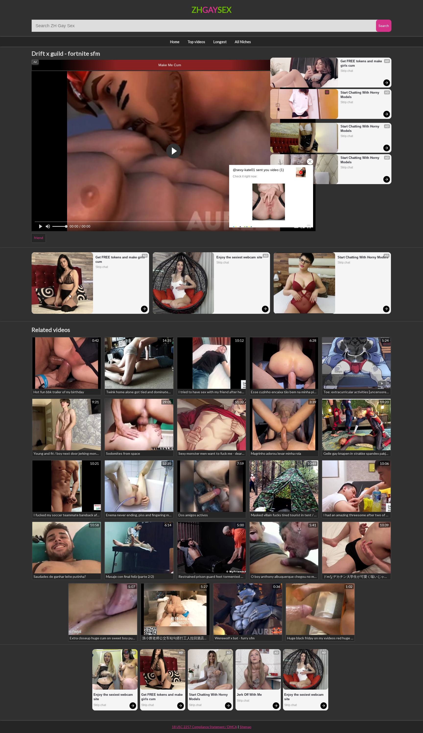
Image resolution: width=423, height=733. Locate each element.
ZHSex (212, 9)
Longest (220, 41)
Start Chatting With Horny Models (360, 95)
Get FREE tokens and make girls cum (362, 63)
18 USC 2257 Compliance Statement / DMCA (204, 727)
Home (174, 41)
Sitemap (245, 727)
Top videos (196, 41)
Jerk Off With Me (249, 694)
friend (38, 238)
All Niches (243, 41)
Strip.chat (347, 71)
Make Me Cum (169, 65)
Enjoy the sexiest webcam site (239, 257)
